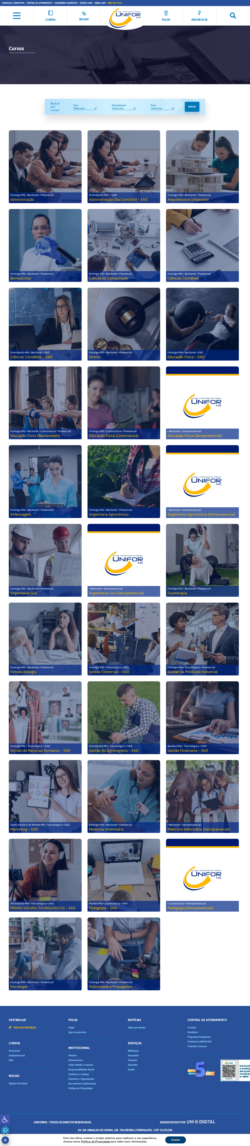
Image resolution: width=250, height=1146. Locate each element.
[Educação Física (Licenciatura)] (124, 402)
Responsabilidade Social (81, 1069)
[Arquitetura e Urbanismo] (202, 166)
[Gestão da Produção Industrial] (202, 639)
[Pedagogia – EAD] (124, 875)
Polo (153, 105)
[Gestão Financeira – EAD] (202, 717)
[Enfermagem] (45, 481)
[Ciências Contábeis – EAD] (45, 324)
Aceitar (175, 1140)
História (72, 1055)
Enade (131, 1069)
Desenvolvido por (173, 1122)
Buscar (192, 107)
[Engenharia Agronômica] (124, 481)
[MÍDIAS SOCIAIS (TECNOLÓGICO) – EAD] (45, 875)
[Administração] (45, 166)
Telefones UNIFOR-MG (200, 1041)
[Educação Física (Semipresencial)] (202, 402)
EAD (11, 1060)
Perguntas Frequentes (199, 1037)
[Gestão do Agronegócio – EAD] (124, 717)
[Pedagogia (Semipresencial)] (202, 875)
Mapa (71, 1027)
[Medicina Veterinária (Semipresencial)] (202, 796)
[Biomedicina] (45, 245)
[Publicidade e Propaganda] (124, 953)
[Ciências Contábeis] (202, 245)
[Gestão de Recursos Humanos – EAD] (45, 717)
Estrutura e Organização (81, 1079)
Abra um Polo (115, 3)
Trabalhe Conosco (197, 1046)
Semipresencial (17, 1055)
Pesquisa (132, 1060)
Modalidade (119, 105)
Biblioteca (133, 1051)
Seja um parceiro (77, 1032)
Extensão (133, 1065)
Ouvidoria (193, 1032)
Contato (192, 1027)
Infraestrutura (75, 1060)
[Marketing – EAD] (45, 796)
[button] (5, 1119)
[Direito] (124, 324)
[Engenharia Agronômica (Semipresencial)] (202, 481)
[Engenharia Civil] (45, 560)
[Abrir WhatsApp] (240, 1136)
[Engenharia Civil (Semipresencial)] (124, 560)
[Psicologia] (45, 953)
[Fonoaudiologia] (45, 639)
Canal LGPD (100, 3)
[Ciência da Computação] (124, 245)
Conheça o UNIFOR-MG (13, 3)
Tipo (75, 105)
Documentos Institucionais (82, 1083)
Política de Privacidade (80, 1088)
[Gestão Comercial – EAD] (124, 639)
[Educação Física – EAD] (202, 324)
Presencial (14, 1051)
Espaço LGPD (86, 3)
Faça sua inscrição (24, 1027)
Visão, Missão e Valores (80, 1065)
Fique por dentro (137, 1027)
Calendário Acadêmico (66, 3)
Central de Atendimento (39, 3)
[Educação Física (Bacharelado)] (45, 402)
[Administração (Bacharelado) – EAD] (124, 166)
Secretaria (133, 1055)
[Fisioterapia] (202, 560)
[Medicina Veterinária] (124, 796)
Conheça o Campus (78, 1074)
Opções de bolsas (18, 1083)
